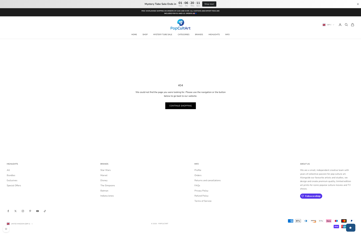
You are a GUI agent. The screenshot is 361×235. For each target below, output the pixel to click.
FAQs (197, 185)
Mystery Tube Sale (162, 34)
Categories (183, 34)
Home (134, 34)
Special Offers (14, 185)
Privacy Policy (201, 190)
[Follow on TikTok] (44, 211)
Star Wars (105, 170)
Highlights (214, 34)
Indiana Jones (107, 195)
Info (227, 34)
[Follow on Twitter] (15, 211)
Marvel (103, 175)
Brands (199, 34)
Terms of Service (203, 201)
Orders (198, 175)
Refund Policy (201, 195)
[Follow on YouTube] (37, 211)
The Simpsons (107, 185)
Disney (103, 180)
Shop (145, 34)
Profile (197, 170)
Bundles (11, 175)
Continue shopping (180, 105)
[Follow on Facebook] (8, 211)
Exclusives (12, 180)
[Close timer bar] (358, 4)
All (8, 170)
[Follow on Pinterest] (30, 211)
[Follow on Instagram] (22, 211)
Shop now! (209, 4)
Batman (104, 190)
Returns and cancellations (207, 180)
